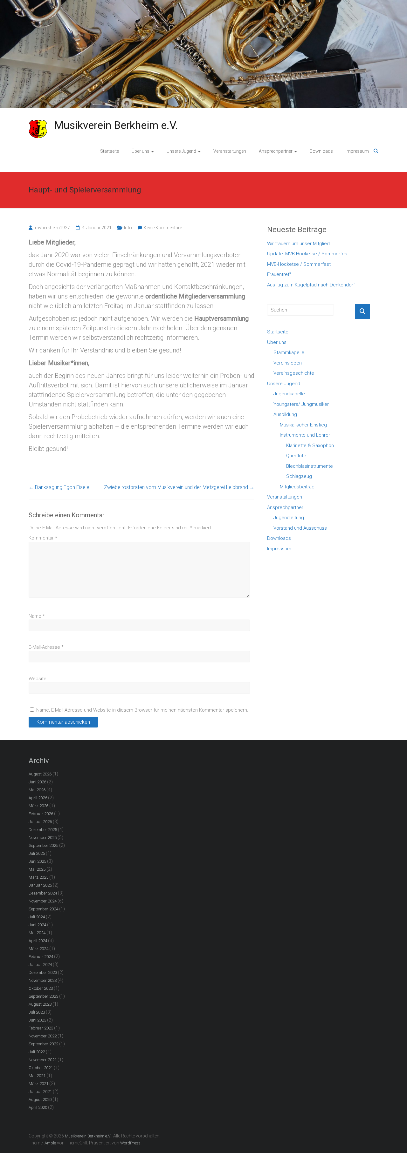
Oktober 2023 (41, 988)
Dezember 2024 (43, 893)
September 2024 (43, 909)
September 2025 (43, 845)
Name (37, 616)
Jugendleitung (288, 517)
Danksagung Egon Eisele (59, 487)
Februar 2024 (41, 956)
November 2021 (43, 1059)
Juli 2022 (37, 1051)
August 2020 (40, 1099)
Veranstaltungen (229, 151)
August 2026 (40, 774)
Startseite (109, 151)
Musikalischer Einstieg (303, 425)
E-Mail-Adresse (46, 647)
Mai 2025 (37, 869)
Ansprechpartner (276, 151)
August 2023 (40, 1004)
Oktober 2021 (41, 1067)
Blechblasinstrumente (309, 466)
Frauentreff (279, 274)
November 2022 (43, 1036)
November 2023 (43, 980)
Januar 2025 (40, 885)
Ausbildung (285, 414)
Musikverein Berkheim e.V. (116, 125)
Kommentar (43, 538)
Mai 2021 (37, 1075)
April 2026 (38, 797)
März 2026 (38, 805)
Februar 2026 (41, 813)
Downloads (321, 151)
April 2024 (38, 940)
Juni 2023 (37, 1020)
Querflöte (296, 456)
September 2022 (43, 1044)
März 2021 (38, 1083)
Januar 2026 (40, 821)
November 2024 (43, 901)
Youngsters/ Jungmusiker (301, 404)
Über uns (140, 151)
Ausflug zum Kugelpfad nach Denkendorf (311, 285)
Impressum (357, 151)
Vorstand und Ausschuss (300, 528)
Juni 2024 (37, 924)
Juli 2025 (37, 853)
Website (37, 678)
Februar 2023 (41, 1028)
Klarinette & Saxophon (310, 445)
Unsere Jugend (181, 151)
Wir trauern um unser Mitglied (298, 243)
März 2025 (38, 877)
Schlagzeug (299, 476)
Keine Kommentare (163, 227)
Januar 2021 (40, 1091)
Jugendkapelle (289, 394)
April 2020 (38, 1107)
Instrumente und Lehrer (305, 435)
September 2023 (43, 996)
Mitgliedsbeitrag (297, 487)
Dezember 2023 (43, 972)
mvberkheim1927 (52, 227)
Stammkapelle (288, 352)
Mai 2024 (37, 932)
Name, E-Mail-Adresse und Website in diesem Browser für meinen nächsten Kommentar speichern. (142, 710)
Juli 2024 (37, 917)
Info (128, 227)
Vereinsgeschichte (293, 373)
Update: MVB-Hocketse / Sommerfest (308, 254)
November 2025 (43, 837)
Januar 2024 (40, 964)
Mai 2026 (37, 790)
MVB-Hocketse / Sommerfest (299, 264)
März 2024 (38, 948)
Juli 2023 (37, 1012)
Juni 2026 (37, 782)
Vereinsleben (287, 363)
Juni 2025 (37, 861)
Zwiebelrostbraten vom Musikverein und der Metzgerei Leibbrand (179, 487)
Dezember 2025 (43, 829)
